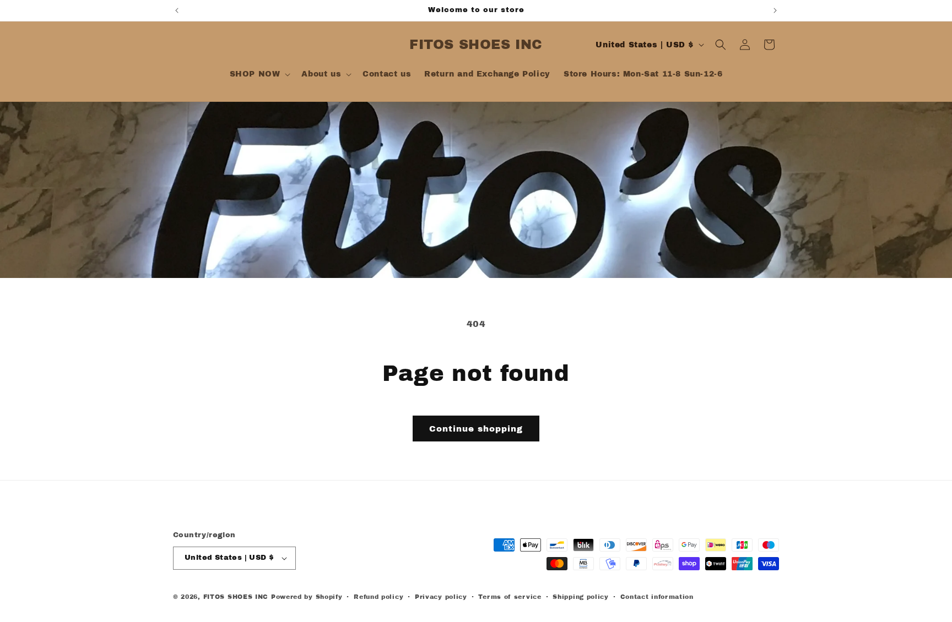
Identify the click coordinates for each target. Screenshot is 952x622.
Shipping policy (581, 596)
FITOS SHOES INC (236, 596)
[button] (259, 74)
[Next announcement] (775, 10)
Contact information (657, 596)
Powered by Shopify (307, 596)
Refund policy (378, 596)
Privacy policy (441, 596)
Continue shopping (476, 428)
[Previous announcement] (177, 10)
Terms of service (509, 596)
